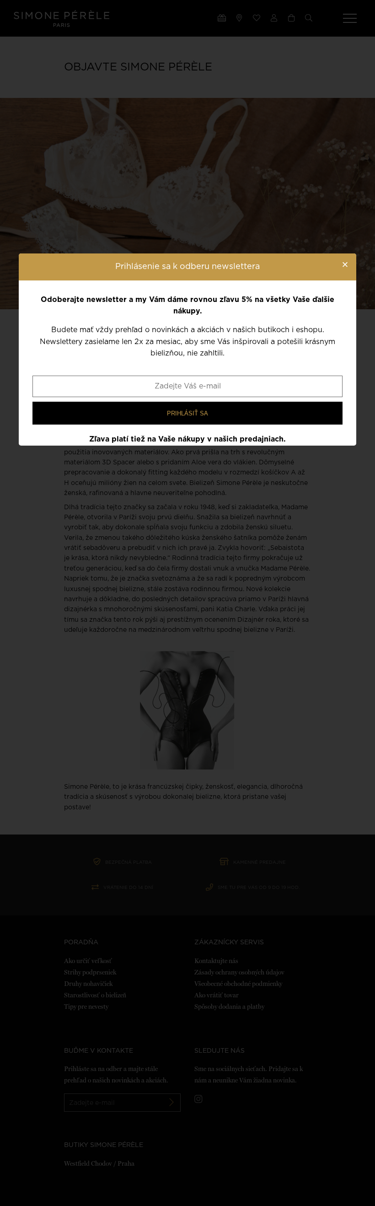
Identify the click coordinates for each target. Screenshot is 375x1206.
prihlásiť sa (187, 413)
